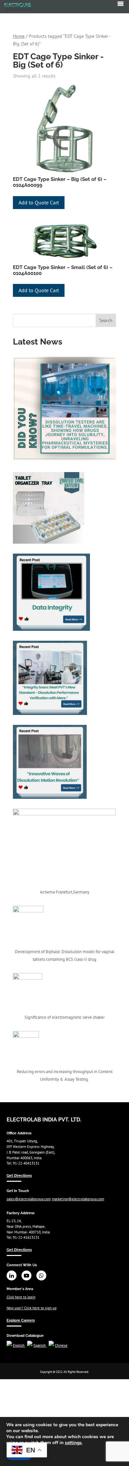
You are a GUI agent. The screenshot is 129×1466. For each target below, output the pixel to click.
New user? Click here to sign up (32, 1308)
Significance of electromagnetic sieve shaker (64, 1017)
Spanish (40, 1345)
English (19, 1345)
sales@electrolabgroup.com (29, 1199)
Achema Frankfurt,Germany (64, 892)
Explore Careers (21, 1320)
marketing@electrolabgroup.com (78, 1199)
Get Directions (19, 1175)
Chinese (61, 1345)
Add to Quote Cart (39, 202)
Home (18, 36)
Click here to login (21, 1297)
